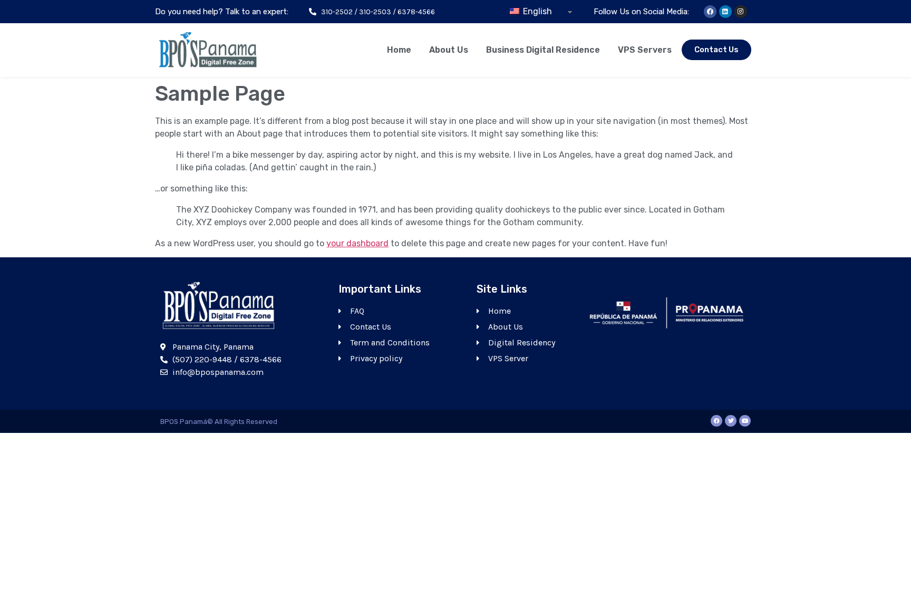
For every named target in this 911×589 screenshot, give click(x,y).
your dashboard (357, 243)
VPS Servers (645, 50)
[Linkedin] (725, 11)
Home (399, 50)
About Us (448, 50)
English (536, 11)
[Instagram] (740, 11)
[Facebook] (710, 11)
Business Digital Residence (543, 50)
